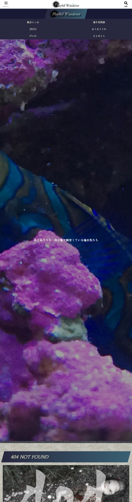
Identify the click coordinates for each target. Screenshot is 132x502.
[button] (122, 457)
